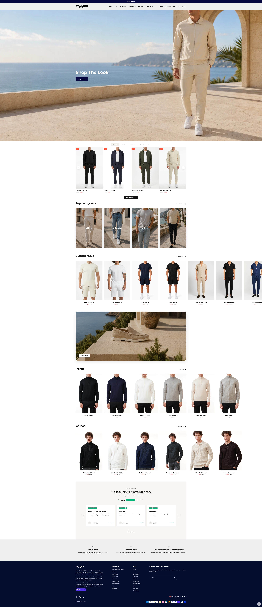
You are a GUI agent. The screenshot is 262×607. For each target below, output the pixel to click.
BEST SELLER (115, 144)
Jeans (134, 572)
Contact (161, 6)
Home (110, 6)
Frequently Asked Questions (118, 569)
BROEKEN (141, 144)
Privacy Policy (115, 576)
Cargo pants (136, 590)
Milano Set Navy (145, 302)
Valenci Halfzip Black (89, 415)
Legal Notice (115, 574)
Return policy (115, 579)
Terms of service (115, 583)
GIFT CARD (140, 6)
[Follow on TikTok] (84, 597)
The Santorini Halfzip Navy (145, 472)
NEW (116, 6)
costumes (135, 588)
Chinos (134, 569)
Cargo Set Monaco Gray (117, 302)
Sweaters (135, 579)
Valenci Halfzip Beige (201, 415)
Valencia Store (115, 588)
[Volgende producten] (183, 167)
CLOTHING (122, 6)
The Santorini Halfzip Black (89, 472)
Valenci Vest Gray (229, 415)
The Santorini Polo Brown (229, 472)
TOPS (123, 144)
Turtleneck (135, 576)
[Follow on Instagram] (80, 597)
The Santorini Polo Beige (201, 472)
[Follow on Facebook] (77, 597)
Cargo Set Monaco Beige (89, 302)
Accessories (131, 6)
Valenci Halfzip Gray (173, 415)
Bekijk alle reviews (131, 531)
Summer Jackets (137, 583)
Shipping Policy (115, 581)
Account (114, 586)
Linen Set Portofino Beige (201, 302)
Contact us (114, 572)
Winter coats (136, 581)
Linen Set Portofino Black (229, 302)
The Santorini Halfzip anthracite (173, 472)
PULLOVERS (132, 144)
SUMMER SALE (149, 6)
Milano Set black (173, 302)
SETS (149, 144)
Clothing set (136, 574)
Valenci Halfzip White (145, 415)
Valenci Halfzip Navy (117, 415)
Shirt (134, 586)
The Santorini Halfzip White (117, 472)
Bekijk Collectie (81, 79)
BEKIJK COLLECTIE (130, 197)
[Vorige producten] (78, 167)
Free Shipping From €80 (131, 1)
